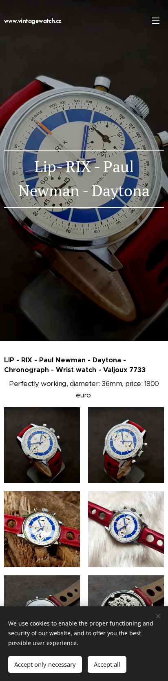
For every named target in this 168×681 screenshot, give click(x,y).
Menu (156, 20)
